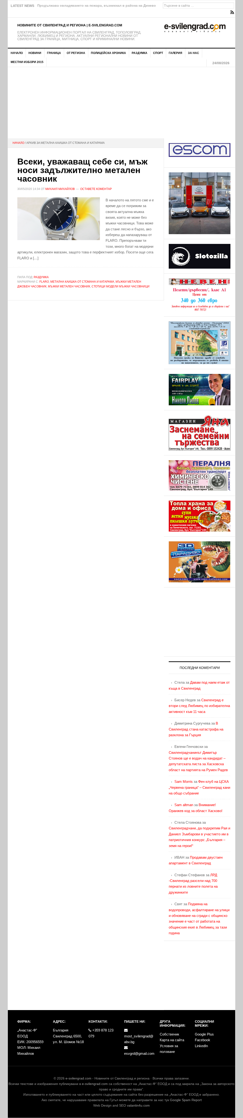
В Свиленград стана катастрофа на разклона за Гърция (196, 729)
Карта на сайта (172, 1040)
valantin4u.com (138, 1105)
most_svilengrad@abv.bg (138, 1039)
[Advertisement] (121, 102)
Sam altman (183, 805)
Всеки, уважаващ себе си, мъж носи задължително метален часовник (82, 170)
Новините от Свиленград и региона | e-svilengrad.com (69, 25)
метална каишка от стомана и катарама (82, 281)
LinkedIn (201, 1046)
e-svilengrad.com (78, 1078)
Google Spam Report (186, 1100)
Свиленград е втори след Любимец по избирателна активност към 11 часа (199, 706)
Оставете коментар (96, 189)
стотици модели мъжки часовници (121, 286)
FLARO (44, 281)
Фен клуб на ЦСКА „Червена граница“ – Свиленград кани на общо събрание (199, 787)
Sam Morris (183, 781)
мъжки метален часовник (69, 286)
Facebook (202, 1040)
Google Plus (204, 1034)
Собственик (169, 1034)
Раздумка (41, 277)
